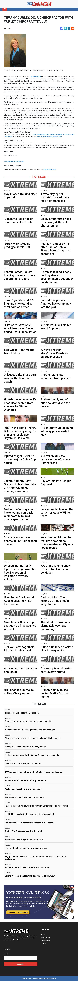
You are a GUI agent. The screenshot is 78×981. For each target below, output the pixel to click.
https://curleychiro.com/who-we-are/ (49, 137)
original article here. (49, 169)
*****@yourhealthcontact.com (14, 161)
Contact (43, 944)
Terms (43, 934)
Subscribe (20, 964)
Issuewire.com (36, 76)
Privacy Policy (45, 938)
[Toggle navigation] (4, 9)
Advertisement (45, 941)
